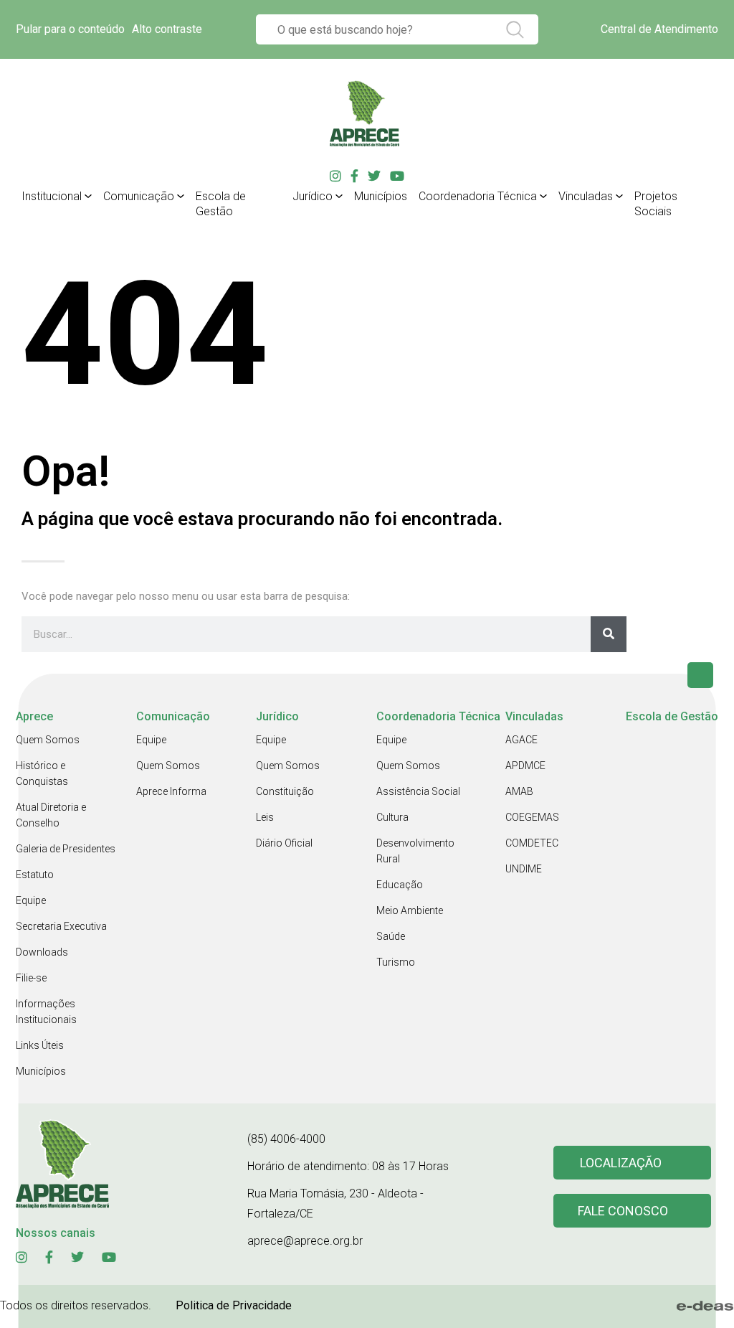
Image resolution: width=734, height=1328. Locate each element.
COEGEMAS (532, 817)
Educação (399, 884)
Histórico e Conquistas (42, 773)
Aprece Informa (171, 791)
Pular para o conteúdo (70, 29)
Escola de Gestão (221, 203)
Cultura (392, 817)
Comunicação (138, 196)
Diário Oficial (284, 843)
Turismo (395, 962)
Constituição (285, 791)
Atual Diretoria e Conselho (51, 815)
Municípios (380, 196)
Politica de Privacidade (234, 1305)
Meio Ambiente (409, 910)
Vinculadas (585, 196)
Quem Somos (48, 739)
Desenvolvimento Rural (415, 851)
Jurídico (312, 196)
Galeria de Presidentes (65, 848)
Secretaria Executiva (61, 926)
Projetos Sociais (655, 203)
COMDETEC (531, 843)
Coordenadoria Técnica (478, 196)
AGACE (521, 739)
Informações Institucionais (46, 1011)
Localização (621, 1162)
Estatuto (35, 874)
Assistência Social (418, 791)
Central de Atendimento (659, 29)
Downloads (42, 952)
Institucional (52, 196)
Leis (265, 817)
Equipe (31, 900)
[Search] (608, 634)
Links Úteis (40, 1045)
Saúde (390, 936)
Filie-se (31, 978)
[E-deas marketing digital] (705, 1306)
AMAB (519, 791)
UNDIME (523, 869)
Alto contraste (167, 29)
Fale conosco (623, 1210)
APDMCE (525, 765)
